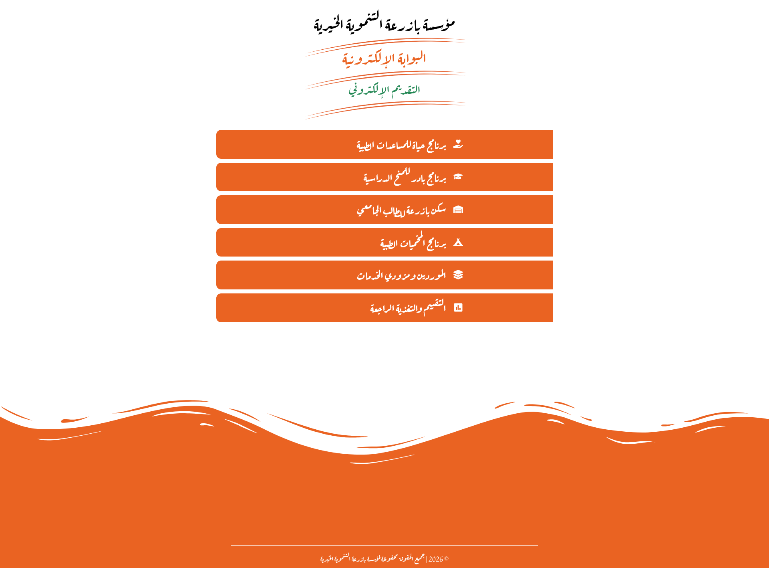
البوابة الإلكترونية (384, 57)
